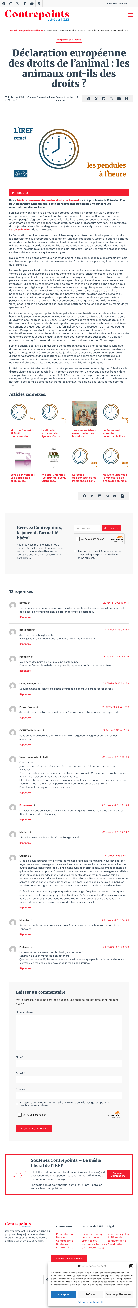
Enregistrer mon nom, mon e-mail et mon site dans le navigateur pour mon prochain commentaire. (66, 1104)
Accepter (63, 1294)
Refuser (90, 1294)
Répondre (25, 617)
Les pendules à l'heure (31, 31)
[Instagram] (10, 3)
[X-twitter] (17, 3)
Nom (19, 1057)
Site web (21, 1089)
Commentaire (25, 1012)
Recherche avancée (117, 4)
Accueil (13, 31)
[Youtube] (32, 3)
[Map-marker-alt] (39, 3)
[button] (131, 1266)
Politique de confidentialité (90, 1302)
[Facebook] (3, 3)
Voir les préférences (118, 1294)
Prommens (25, 805)
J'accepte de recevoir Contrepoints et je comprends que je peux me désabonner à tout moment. (99, 554)
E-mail (20, 1073)
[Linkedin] (24, 3)
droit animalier (21, 229)
